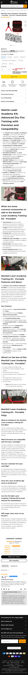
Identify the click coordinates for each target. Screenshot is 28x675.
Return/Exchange (15, 662)
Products (17, 661)
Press (3, 662)
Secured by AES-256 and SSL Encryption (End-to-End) (14, 672)
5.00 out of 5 (18, 541)
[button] (6, 17)
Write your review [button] (14, 557)
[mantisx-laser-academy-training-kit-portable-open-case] (16, 45)
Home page (10, 664)
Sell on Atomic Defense (9, 665)
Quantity (3, 66)
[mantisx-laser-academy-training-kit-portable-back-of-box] (17, 45)
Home (3, 10)
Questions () (13, 566)
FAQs (22, 661)
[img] (4, 574)
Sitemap (17, 664)
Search (22, 662)
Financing (11, 661)
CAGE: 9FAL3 (20, 665)
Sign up (22, 641)
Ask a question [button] (14, 560)
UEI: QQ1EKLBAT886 (14, 667)
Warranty (5, 661)
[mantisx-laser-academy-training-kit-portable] (13, 45)
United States (13, 648)
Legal (7, 662)
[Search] (25, 6)
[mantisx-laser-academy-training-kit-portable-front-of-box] (12, 45)
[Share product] (25, 21)
